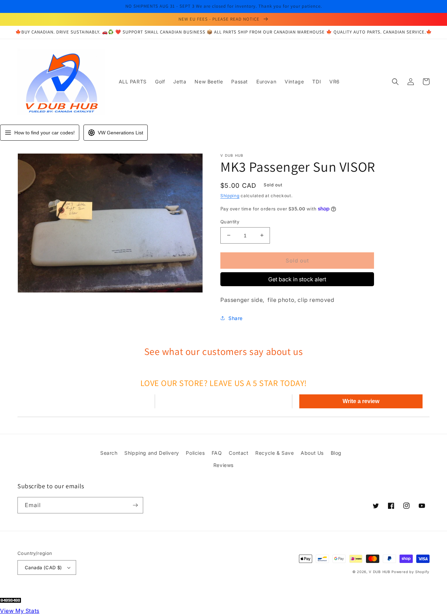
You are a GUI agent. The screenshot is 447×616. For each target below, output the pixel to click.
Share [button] (235, 318)
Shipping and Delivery (151, 453)
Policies (195, 453)
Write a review (361, 401)
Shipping (230, 195)
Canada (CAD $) (43, 567)
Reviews (223, 465)
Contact (238, 453)
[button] (395, 81)
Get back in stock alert (297, 279)
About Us (312, 453)
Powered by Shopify (410, 572)
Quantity (229, 221)
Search (109, 453)
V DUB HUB (379, 572)
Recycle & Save (274, 453)
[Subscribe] (135, 505)
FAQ (217, 453)
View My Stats (19, 610)
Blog (336, 453)
